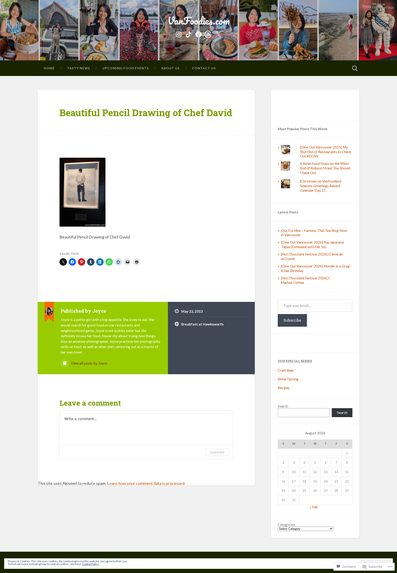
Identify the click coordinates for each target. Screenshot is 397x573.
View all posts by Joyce (88, 363)
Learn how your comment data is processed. (146, 483)
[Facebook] (198, 33)
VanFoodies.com (198, 20)
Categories (286, 524)
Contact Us (204, 68)
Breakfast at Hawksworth (202, 324)
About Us (170, 68)
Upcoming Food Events (125, 68)
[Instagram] (178, 33)
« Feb (314, 507)
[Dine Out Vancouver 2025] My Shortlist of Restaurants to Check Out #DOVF (325, 151)
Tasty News (78, 68)
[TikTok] (188, 33)
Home (49, 68)
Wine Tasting (288, 379)
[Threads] (208, 33)
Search (283, 406)
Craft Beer (286, 370)
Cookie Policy (90, 564)
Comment (217, 452)
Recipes (284, 388)
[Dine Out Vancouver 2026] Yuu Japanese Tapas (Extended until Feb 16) (312, 244)
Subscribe (292, 320)
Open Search (354, 68)
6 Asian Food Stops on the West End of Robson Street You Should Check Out (325, 168)
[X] (218, 33)
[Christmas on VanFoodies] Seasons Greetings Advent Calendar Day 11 (320, 185)
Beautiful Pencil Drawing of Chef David (146, 113)
